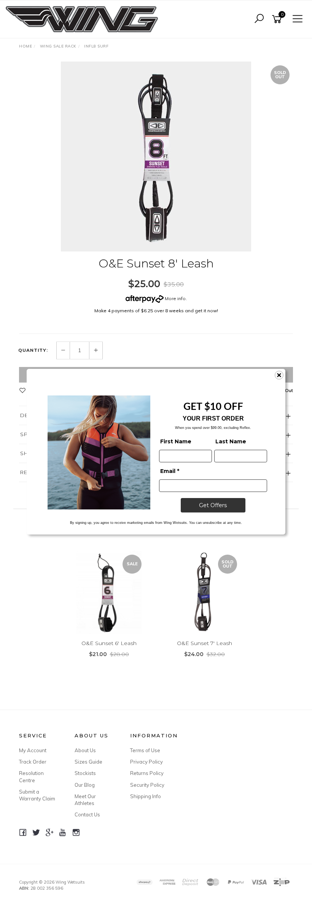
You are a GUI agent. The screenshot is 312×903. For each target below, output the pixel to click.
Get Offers (213, 505)
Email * (169, 471)
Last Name (230, 441)
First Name (175, 441)
